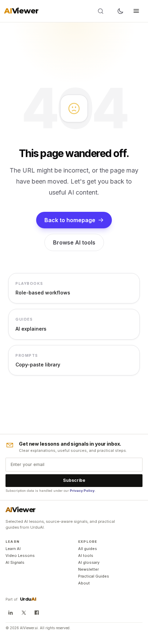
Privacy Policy (82, 490)
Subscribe (74, 480)
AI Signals (15, 562)
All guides (87, 548)
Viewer (20, 510)
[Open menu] (136, 11)
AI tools (85, 555)
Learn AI (13, 548)
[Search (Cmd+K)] (105, 11)
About (84, 583)
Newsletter (88, 569)
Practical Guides (93, 576)
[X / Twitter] (23, 613)
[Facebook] (37, 613)
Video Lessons (20, 555)
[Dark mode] (120, 11)
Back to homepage (69, 220)
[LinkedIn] (10, 613)
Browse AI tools (74, 242)
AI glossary (88, 562)
